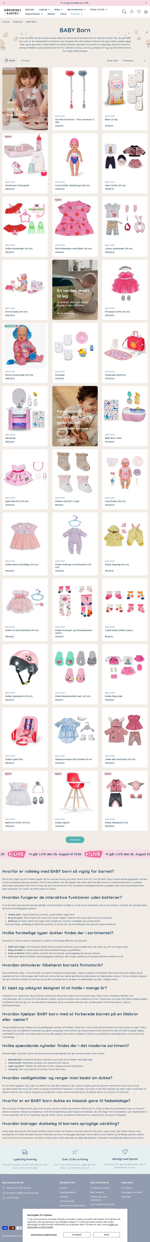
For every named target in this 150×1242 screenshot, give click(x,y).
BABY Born (60, 116)
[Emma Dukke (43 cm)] (25, 282)
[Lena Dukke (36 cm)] (125, 472)
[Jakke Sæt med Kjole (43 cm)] (125, 730)
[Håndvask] (25, 409)
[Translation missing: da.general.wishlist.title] (139, 11)
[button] (4, 3)
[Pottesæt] (75, 345)
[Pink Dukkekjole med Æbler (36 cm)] (75, 219)
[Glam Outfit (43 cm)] (125, 156)
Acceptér (77, 1234)
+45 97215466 (12, 1198)
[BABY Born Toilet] (125, 409)
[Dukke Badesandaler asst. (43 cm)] (75, 667)
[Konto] (132, 11)
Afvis (106, 1234)
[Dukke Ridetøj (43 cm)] (125, 793)
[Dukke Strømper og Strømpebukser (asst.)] (75, 601)
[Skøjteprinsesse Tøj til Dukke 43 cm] (75, 730)
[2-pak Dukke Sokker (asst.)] (125, 601)
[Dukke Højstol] (75, 793)
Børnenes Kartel (17, 1236)
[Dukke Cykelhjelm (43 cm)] (25, 667)
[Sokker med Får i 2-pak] (75, 472)
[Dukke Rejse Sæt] (125, 667)
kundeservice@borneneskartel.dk (22, 1193)
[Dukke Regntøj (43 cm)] (125, 535)
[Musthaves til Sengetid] (25, 156)
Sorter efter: (112, 60)
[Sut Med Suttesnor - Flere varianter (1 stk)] (75, 90)
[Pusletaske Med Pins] (125, 345)
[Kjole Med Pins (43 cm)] (25, 472)
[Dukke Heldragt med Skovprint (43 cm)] (75, 535)
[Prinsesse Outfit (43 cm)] (125, 282)
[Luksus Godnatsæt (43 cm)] (125, 219)
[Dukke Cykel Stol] (25, 730)
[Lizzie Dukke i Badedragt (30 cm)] (75, 156)
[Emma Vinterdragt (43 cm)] (25, 345)
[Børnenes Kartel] (51, 854)
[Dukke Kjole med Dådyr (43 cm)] (25, 535)
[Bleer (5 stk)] (125, 90)
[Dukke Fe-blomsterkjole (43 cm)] (25, 601)
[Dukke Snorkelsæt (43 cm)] (25, 219)
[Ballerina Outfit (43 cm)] (25, 793)
